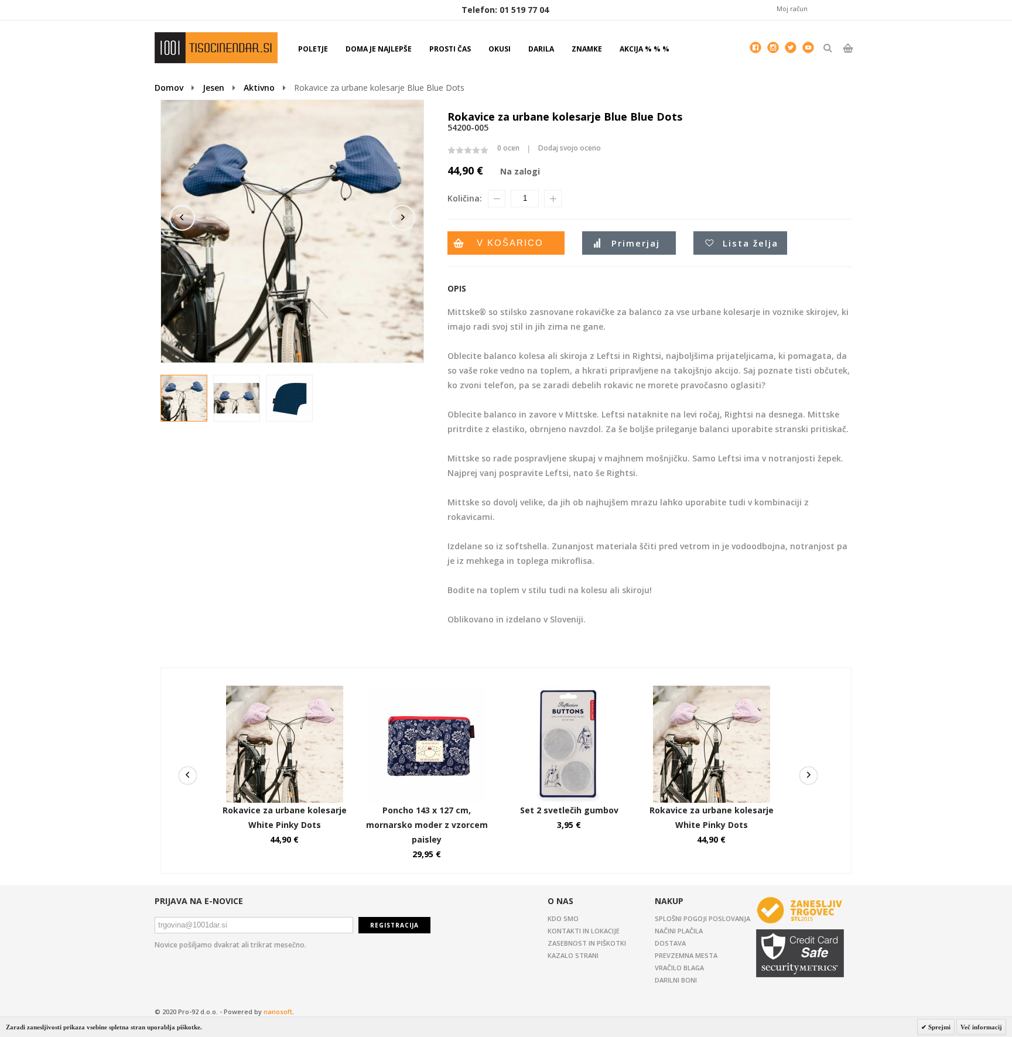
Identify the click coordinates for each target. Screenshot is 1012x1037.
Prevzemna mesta (686, 955)
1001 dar (216, 47)
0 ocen (508, 148)
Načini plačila (679, 930)
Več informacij (981, 1027)
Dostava (670, 943)
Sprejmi (938, 1027)
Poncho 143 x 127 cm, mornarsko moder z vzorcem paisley (427, 825)
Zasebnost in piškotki (587, 943)
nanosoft (278, 1011)
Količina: (464, 198)
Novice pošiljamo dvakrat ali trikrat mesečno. (230, 945)
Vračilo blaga (679, 967)
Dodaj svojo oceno (569, 148)
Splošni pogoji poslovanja (702, 918)
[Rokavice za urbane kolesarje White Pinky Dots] (284, 691)
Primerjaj (635, 243)
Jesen (213, 87)
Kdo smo (563, 918)
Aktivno (259, 87)
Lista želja (750, 243)
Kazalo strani (573, 955)
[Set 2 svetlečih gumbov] (569, 691)
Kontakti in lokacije (584, 930)
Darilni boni (676, 980)
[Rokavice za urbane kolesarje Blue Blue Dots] (184, 398)
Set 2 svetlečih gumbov (569, 810)
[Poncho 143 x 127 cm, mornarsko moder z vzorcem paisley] (427, 691)
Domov (169, 87)
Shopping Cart (848, 58)
